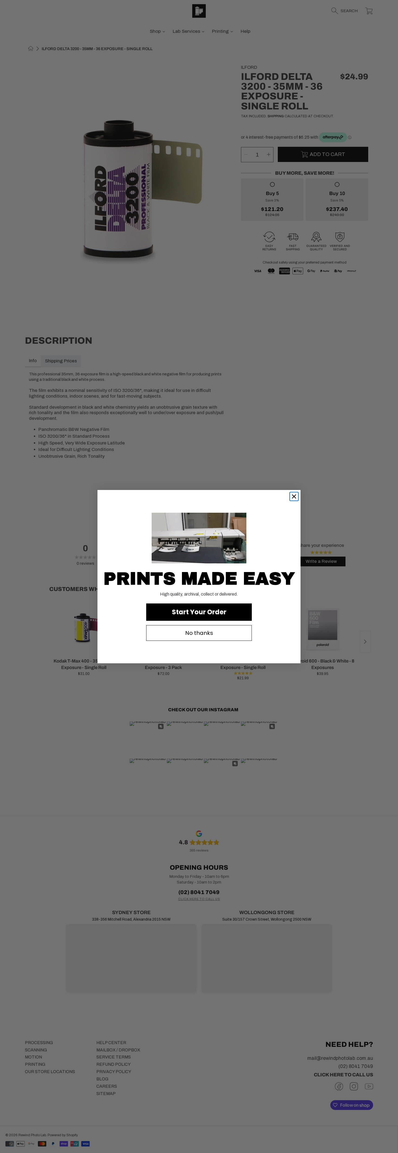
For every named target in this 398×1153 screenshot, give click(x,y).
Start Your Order (199, 612)
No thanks (199, 633)
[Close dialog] (294, 496)
